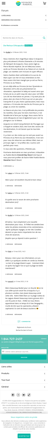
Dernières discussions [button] (10, 20)
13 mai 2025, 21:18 (22, 281)
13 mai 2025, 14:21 (19, 251)
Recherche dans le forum (24, 330)
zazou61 (11, 281)
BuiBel (8, 52)
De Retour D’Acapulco (13, 45)
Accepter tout (24, 436)
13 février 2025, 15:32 (20, 52)
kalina (10, 193)
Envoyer (24, 357)
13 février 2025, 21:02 (21, 193)
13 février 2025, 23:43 (21, 215)
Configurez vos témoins (24, 431)
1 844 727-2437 (11, 339)
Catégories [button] (6, 15)
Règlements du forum (24, 327)
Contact (44, 338)
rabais (10, 173)
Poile (9, 251)
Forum (5, 10)
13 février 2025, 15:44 (21, 173)
